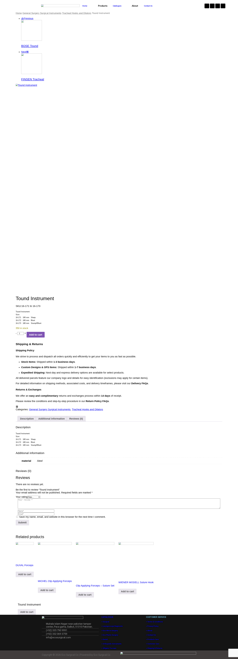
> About (149, 631)
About (135, 6)
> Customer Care (152, 644)
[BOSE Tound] (31, 39)
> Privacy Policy (152, 626)
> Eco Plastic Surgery (109, 635)
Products (102, 6)
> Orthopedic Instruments (111, 644)
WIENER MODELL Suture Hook (136, 582)
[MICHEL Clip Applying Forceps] (55, 559)
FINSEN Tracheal (32, 79)
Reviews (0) (76, 418)
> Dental (104, 639)
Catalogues (117, 6)
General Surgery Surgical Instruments (41, 13)
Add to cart (35, 334)
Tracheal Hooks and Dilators (76, 13)
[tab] (26, 419)
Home (84, 6)
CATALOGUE (107, 617)
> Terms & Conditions (154, 622)
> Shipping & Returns (154, 648)
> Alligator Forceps (108, 648)
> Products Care (152, 639)
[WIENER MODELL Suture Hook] (136, 559)
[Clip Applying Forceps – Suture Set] (95, 561)
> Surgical (105, 622)
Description (27, 418)
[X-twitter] (223, 6)
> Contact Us (151, 635)
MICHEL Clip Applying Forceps (55, 581)
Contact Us (148, 6)
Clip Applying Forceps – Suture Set (95, 585)
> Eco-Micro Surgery (109, 631)
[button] (103, 6)
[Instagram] (207, 6)
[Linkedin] (217, 6)
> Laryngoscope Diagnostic (112, 626)
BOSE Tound (29, 45)
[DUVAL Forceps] (25, 551)
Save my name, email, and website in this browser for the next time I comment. (62, 516)
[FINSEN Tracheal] (31, 73)
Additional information (51, 418)
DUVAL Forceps (24, 565)
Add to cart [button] (24, 574)
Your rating (22, 496)
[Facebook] (212, 6)
